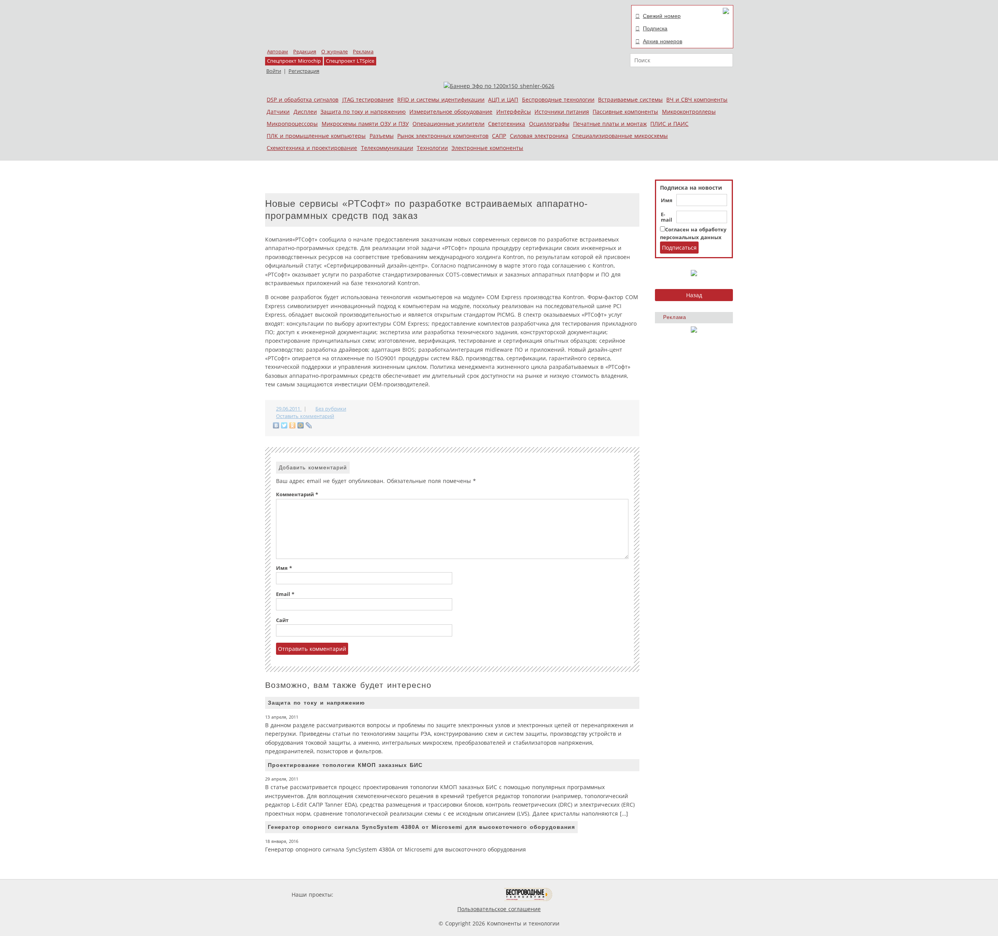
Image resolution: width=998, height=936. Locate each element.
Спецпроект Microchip (294, 61)
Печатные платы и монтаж (610, 123)
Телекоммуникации (387, 148)
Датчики (278, 111)
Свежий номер (662, 16)
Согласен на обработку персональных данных (693, 233)
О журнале (334, 51)
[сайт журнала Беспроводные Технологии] (528, 894)
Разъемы (382, 135)
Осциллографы (549, 123)
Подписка (655, 28)
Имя (666, 200)
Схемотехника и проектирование (312, 148)
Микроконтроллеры (689, 111)
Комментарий (297, 494)
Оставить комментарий (305, 416)
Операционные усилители (448, 123)
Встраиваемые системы (630, 99)
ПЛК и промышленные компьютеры (316, 135)
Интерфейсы (513, 111)
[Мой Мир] (301, 425)
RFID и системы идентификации (441, 99)
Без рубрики (330, 408)
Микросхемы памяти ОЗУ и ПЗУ (365, 123)
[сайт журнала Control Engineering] (580, 894)
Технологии (432, 148)
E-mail (666, 217)
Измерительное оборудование (450, 111)
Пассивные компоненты (625, 111)
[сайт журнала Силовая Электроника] (360, 894)
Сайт (282, 620)
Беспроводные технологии (558, 99)
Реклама (363, 51)
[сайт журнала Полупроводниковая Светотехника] (467, 894)
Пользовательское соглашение (499, 909)
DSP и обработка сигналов (302, 99)
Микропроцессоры (292, 123)
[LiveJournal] (309, 425)
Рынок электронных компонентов (442, 135)
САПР (499, 135)
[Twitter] (284, 425)
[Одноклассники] (292, 425)
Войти (273, 71)
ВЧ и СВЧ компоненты (696, 99)
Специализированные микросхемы (620, 135)
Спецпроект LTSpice (350, 61)
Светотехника (506, 123)
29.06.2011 (289, 408)
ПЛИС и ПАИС (669, 123)
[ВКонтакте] (276, 425)
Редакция (304, 51)
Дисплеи (305, 111)
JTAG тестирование (368, 99)
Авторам (277, 51)
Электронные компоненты (487, 148)
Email (285, 594)
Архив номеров (662, 41)
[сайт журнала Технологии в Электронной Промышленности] (410, 894)
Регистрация (303, 71)
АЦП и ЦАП (503, 99)
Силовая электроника (539, 135)
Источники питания (561, 111)
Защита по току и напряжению (363, 111)
